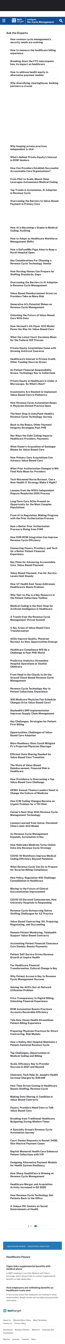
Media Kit (36, 1330)
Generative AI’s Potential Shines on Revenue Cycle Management (31, 306)
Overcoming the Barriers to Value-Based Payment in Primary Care (34, 202)
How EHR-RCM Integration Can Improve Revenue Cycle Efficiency (34, 539)
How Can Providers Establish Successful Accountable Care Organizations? (34, 170)
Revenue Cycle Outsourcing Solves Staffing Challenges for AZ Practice (31, 912)
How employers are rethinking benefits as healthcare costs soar (29, 1289)
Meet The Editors (40, 1320)
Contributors (8, 1333)
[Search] (61, 21)
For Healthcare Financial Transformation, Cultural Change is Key (33, 967)
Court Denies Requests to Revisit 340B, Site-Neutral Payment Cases (34, 1142)
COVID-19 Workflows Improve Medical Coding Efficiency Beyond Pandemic (33, 857)
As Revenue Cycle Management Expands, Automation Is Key (29, 835)
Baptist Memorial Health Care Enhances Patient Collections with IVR (34, 1153)
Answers (15, 1339)
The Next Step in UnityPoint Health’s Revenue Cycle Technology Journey (32, 415)
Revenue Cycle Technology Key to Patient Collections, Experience (30, 690)
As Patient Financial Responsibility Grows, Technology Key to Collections (32, 371)
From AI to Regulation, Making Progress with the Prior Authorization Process (34, 517)
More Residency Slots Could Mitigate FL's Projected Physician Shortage (32, 745)
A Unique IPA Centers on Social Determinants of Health (29, 1208)
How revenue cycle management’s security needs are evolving (30, 41)
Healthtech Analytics (38, 1246)
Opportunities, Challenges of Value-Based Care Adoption (31, 734)
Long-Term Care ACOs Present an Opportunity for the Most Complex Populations (31, 504)
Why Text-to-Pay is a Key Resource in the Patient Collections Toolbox (32, 596)
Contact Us (7, 1323)
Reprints (6, 1339)
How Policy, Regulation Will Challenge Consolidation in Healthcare (33, 879)
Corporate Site (48, 1330)
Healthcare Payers (16, 1246)
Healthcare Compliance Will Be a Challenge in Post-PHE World (29, 651)
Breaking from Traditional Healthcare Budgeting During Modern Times (32, 1120)
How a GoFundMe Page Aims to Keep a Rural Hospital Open (33, 251)
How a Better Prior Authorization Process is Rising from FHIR (30, 528)
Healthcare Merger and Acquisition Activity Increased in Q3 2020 (31, 1186)
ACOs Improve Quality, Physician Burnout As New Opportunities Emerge (33, 640)
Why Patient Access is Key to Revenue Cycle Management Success (33, 978)
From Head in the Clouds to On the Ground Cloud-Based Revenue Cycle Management (32, 677)
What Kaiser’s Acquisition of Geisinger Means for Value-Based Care (33, 448)
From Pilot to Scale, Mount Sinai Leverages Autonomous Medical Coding (34, 181)
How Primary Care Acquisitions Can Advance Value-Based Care (31, 459)
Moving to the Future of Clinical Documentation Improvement (29, 890)
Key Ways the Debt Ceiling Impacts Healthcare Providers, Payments (31, 437)
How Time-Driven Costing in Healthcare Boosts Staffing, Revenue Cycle (33, 1087)
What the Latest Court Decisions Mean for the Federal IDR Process (33, 339)
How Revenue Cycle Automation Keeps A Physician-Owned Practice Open (33, 404)
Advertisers (8, 1330)
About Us (7, 1320)
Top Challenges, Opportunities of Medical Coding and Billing (30, 1054)
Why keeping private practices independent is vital (28, 148)
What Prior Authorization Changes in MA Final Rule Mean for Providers (34, 470)
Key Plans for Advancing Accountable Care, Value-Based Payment (32, 564)
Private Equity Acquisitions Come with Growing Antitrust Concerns (33, 350)
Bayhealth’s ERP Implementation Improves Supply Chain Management (32, 712)
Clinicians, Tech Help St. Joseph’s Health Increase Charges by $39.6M (34, 1076)
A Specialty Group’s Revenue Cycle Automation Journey (31, 1131)
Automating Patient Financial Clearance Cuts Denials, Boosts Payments (34, 945)
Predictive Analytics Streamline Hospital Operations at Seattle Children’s (29, 663)
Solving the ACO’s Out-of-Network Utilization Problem (30, 989)
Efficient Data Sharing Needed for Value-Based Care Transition (30, 756)
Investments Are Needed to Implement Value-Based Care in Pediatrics (33, 393)
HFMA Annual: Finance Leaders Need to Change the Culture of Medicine (34, 792)
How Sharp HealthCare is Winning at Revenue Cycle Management (32, 1175)
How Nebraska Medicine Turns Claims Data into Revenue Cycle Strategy (33, 846)
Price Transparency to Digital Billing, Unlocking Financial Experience (32, 1000)
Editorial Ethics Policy (22, 1320)
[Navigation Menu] (4, 21)
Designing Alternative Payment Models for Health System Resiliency (33, 1164)
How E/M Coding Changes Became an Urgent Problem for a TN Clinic (32, 803)
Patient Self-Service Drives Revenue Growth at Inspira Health (31, 956)
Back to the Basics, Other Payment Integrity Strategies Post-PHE (31, 426)
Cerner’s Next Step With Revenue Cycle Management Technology (34, 814)
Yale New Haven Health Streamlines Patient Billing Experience (31, 1022)
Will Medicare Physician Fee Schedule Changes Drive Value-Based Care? (33, 701)
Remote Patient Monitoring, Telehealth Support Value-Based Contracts (33, 934)
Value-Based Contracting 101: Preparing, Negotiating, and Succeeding (34, 923)
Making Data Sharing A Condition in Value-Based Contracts (31, 1098)
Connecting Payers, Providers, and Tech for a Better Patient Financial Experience (33, 551)
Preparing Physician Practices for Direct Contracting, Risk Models (34, 1033)
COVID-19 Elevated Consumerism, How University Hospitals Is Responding (33, 901)
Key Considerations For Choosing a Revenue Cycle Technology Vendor (30, 262)
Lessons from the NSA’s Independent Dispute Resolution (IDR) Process (32, 492)
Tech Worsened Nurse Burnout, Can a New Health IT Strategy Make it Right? (33, 481)
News (33, 1339)
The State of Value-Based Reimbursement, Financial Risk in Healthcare (30, 768)
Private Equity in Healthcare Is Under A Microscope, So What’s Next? (33, 382)
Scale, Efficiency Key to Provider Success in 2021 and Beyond (29, 1065)
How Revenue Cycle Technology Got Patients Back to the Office (31, 1197)
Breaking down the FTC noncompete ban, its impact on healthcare (32, 63)
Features (25, 1339)
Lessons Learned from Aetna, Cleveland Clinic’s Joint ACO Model (33, 824)
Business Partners (22, 1330)
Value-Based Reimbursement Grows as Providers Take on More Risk (33, 295)
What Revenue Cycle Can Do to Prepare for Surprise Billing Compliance (34, 868)
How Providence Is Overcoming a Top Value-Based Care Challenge (32, 781)
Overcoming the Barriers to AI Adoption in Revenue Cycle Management (34, 284)
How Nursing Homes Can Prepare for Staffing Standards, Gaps (32, 273)
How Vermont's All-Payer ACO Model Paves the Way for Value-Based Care (32, 328)
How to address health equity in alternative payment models (29, 74)
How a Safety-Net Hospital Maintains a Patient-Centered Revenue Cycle (33, 1043)
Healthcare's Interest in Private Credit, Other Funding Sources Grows (33, 361)
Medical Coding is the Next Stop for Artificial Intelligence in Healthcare (31, 607)
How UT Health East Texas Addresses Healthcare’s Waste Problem (32, 586)
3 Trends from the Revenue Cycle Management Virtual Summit (30, 618)
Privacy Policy (20, 1323)
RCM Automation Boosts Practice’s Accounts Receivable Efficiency (31, 1011)
